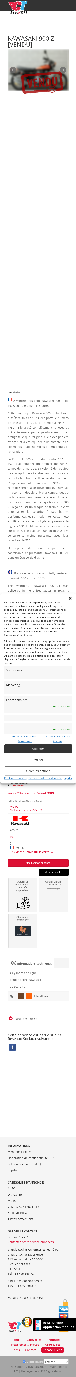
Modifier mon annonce (38, 863)
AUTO (11, 1188)
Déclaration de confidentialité (45, 778)
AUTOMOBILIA (17, 1213)
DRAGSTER (15, 1194)
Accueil (16, 1340)
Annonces (53, 1340)
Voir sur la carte (38, 852)
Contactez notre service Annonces (31, 1242)
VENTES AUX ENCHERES (24, 1207)
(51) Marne (17, 852)
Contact (30, 1350)
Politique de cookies (15, 778)
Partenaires (52, 1344)
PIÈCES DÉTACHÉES (20, 1219)
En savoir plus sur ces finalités (57, 739)
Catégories (34, 1340)
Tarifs (16, 1350)
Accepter (38, 749)
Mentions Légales (19, 1152)
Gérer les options (38, 771)
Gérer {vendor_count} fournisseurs (24, 739)
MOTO (14, 806)
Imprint (68, 778)
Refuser (38, 760)
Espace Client (52, 1350)
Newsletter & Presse (25, 1344)
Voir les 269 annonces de (31, 793)
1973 (13, 837)
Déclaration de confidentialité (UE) (31, 1158)
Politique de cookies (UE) (24, 1164)
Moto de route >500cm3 (26, 810)
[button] (70, 598)
